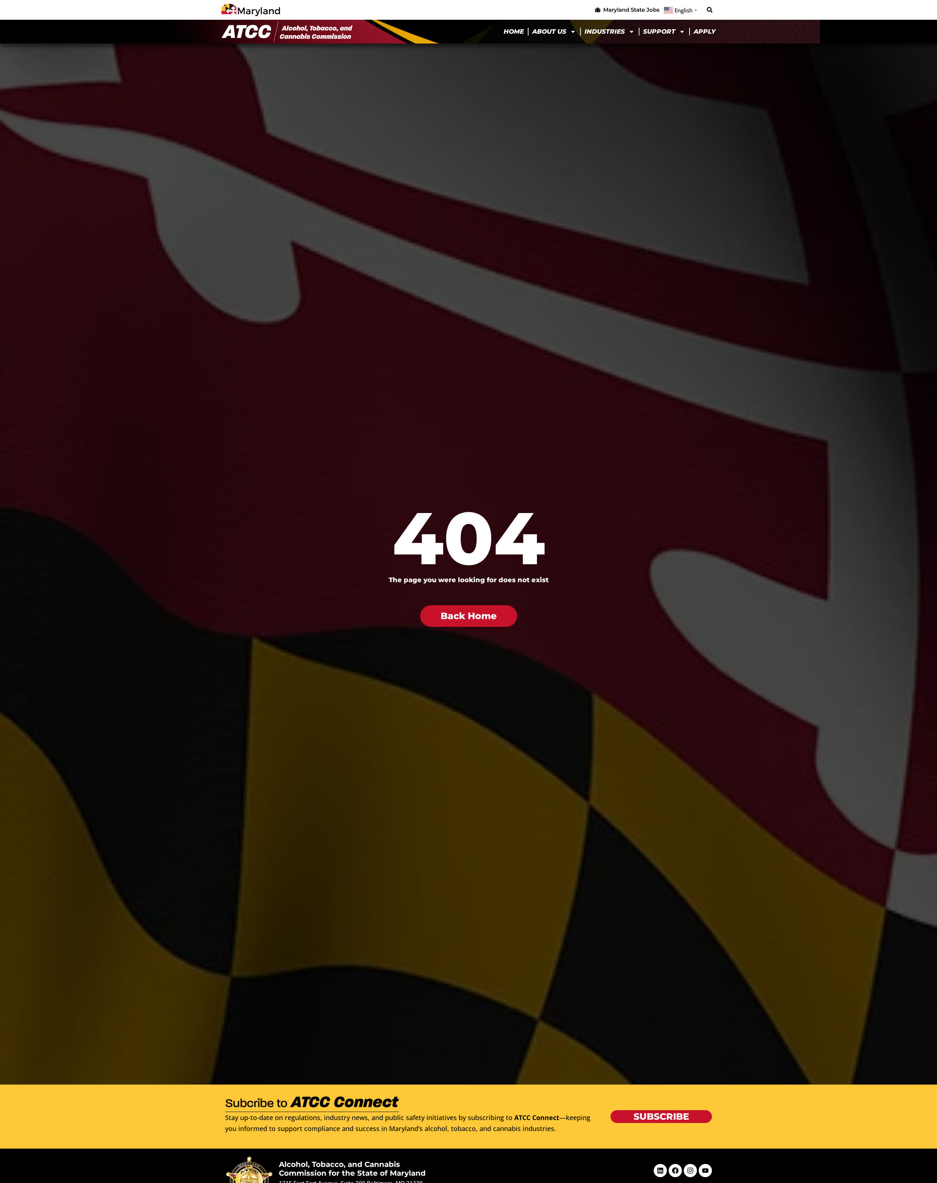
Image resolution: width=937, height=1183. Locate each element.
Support (659, 31)
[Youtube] (705, 1170)
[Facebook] (675, 1170)
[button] (709, 10)
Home (514, 31)
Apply (705, 31)
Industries (605, 31)
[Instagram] (690, 1170)
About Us (549, 31)
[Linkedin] (660, 1170)
